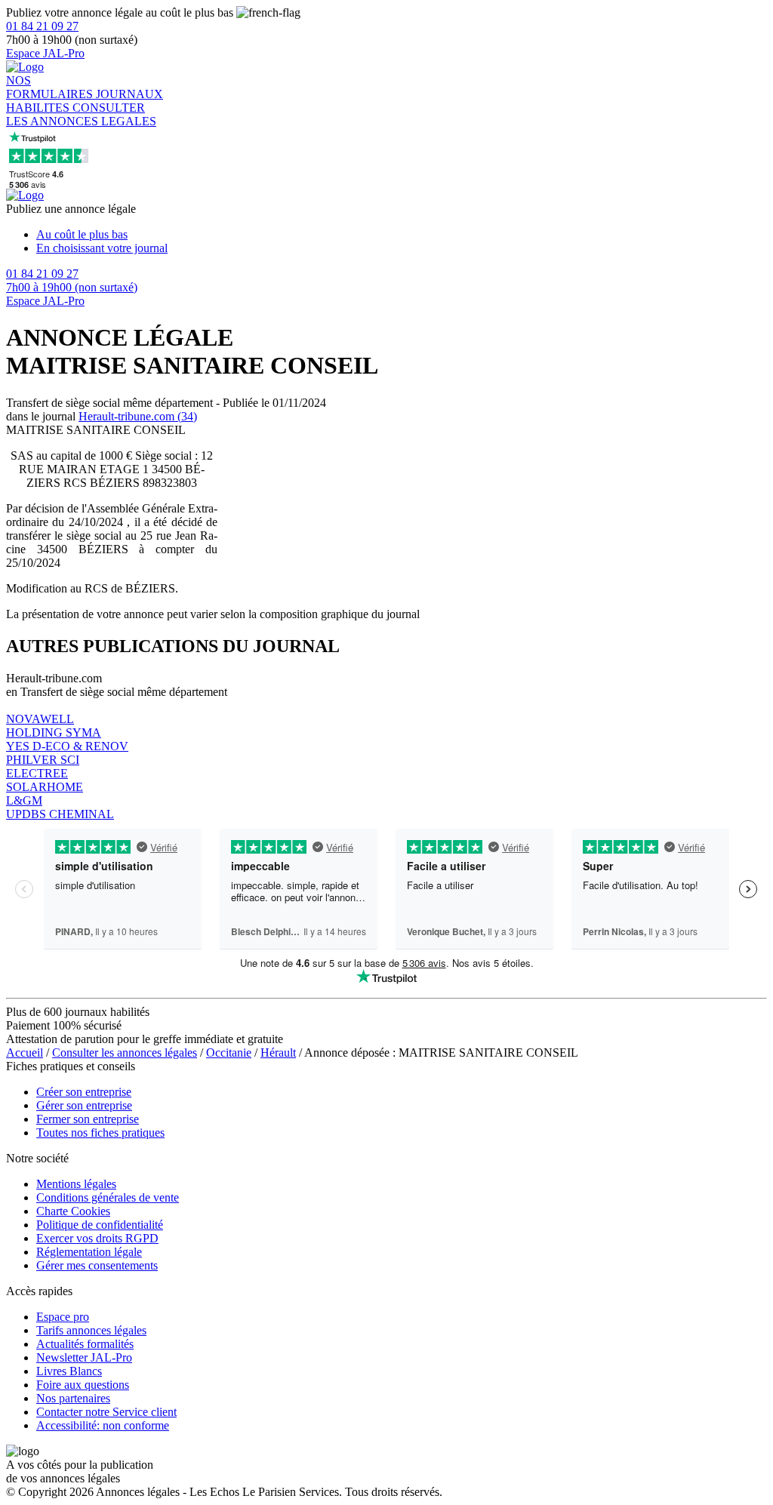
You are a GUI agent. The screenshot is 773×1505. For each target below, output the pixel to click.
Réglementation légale (89, 1251)
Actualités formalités (85, 1343)
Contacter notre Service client (106, 1411)
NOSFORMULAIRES (51, 87)
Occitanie (228, 1052)
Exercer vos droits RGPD (97, 1238)
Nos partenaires (73, 1398)
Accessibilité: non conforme (102, 1425)
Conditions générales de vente (107, 1197)
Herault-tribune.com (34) (138, 416)
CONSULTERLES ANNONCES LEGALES (81, 114)
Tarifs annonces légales (91, 1330)
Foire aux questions (82, 1384)
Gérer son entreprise (84, 1105)
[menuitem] (401, 235)
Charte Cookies (73, 1211)
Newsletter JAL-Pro (84, 1357)
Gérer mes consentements (97, 1265)
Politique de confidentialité (99, 1224)
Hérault (278, 1052)
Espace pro (62, 1316)
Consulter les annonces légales (124, 1052)
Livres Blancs (69, 1371)
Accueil (24, 1052)
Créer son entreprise (83, 1091)
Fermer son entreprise (87, 1119)
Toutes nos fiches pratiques (100, 1132)
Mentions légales (76, 1183)
